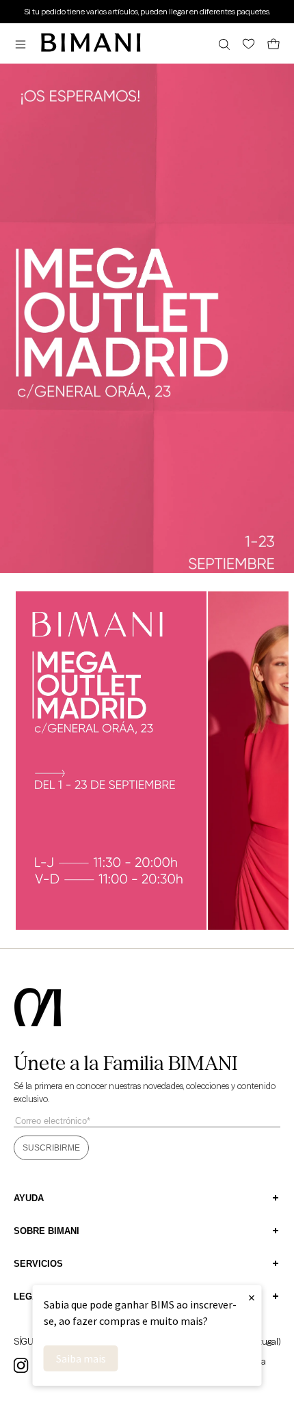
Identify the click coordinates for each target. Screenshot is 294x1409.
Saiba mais (81, 1358)
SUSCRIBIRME (51, 1148)
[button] (24, 44)
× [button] (251, 1297)
